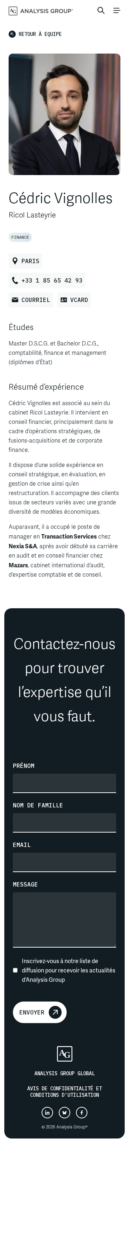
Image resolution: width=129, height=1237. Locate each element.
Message (25, 884)
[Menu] (116, 11)
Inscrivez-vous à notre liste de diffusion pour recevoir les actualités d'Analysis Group (68, 970)
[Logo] (64, 1054)
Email (22, 844)
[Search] (101, 11)
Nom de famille (38, 805)
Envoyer (31, 1012)
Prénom (23, 765)
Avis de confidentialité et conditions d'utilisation (64, 1091)
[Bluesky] (64, 1112)
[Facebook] (81, 1112)
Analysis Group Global (64, 1073)
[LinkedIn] (47, 1112)
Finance (20, 237)
